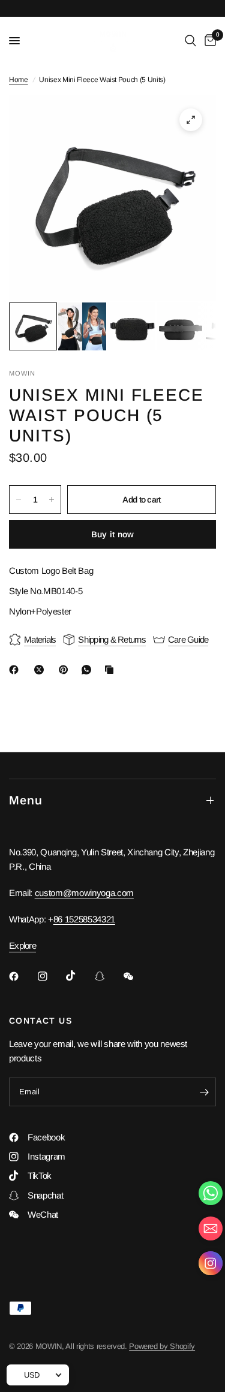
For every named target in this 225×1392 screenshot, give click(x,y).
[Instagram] (51, 976)
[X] (41, 669)
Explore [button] (22, 945)
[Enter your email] (204, 1092)
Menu (26, 800)
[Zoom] (190, 119)
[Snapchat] (108, 976)
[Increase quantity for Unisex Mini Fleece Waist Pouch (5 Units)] (52, 499)
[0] (208, 41)
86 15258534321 (84, 919)
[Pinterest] (66, 669)
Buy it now (112, 534)
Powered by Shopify (162, 1346)
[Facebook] (16, 669)
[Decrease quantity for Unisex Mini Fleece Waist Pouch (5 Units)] (19, 499)
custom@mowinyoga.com (84, 893)
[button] (211, 1266)
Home (18, 79)
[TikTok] (79, 976)
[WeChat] (137, 976)
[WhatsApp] (89, 669)
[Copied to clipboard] (111, 669)
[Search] (190, 41)
